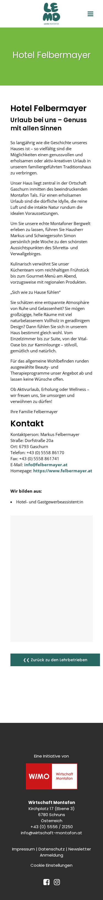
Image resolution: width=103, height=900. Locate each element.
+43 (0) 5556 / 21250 (51, 827)
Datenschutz (51, 849)
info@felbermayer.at (45, 464)
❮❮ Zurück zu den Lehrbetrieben (55, 660)
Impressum (23, 849)
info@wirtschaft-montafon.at (51, 833)
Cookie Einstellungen (51, 865)
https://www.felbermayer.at (62, 470)
